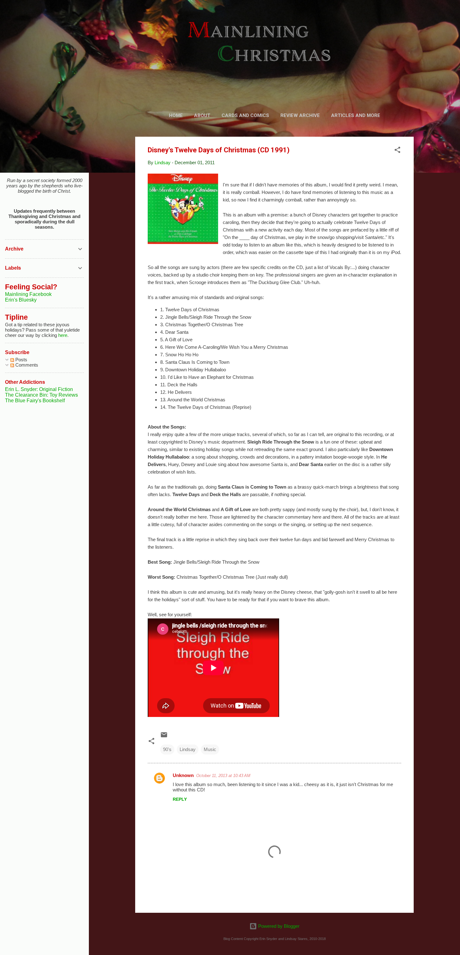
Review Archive (300, 115)
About (202, 115)
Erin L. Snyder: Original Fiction (39, 389)
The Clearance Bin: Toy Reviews (41, 395)
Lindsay (188, 749)
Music (210, 749)
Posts (20, 359)
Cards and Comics (245, 115)
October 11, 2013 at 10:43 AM (223, 775)
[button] (397, 151)
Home (176, 115)
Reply (180, 799)
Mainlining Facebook (28, 294)
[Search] (410, 17)
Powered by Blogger (278, 926)
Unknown (183, 775)
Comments (26, 365)
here (62, 335)
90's (167, 749)
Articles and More (355, 115)
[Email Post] (164, 736)
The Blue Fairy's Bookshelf (35, 400)
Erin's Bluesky (21, 299)
